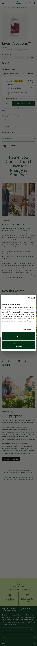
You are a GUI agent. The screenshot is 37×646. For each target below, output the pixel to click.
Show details (26, 329)
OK (18, 336)
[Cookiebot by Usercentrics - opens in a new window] (26, 298)
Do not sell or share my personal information (18, 345)
